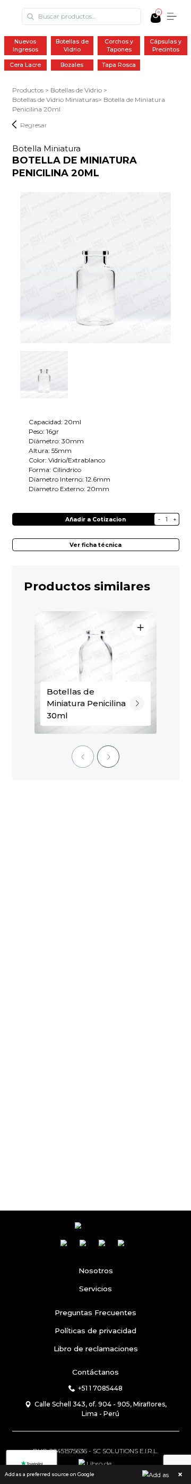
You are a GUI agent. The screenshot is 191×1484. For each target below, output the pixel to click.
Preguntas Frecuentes (95, 1312)
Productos (28, 90)
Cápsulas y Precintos (165, 45)
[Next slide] (108, 756)
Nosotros (96, 1270)
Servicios (95, 1288)
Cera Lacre (25, 65)
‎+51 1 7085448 (100, 1388)
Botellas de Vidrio (72, 45)
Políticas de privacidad (95, 1330)
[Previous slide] (83, 756)
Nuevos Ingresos (25, 45)
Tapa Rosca (119, 65)
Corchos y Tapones (119, 45)
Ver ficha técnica (95, 545)
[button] (95, 1474)
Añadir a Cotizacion (95, 519)
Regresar (33, 125)
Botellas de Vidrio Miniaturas (55, 100)
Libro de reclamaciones (96, 1348)
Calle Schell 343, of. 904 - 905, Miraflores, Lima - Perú (100, 1409)
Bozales (71, 65)
